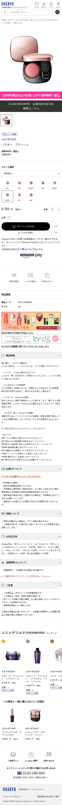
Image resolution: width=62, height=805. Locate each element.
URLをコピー (47, 281)
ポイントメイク (37, 20)
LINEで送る (14, 281)
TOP (3, 20)
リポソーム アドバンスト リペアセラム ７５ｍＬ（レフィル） (36, 679)
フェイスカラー (52, 20)
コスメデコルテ (22, 20)
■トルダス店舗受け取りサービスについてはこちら (25, 346)
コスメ (10, 20)
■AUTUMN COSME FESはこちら (17, 333)
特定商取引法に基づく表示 (48, 797)
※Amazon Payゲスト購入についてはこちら (22, 249)
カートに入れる (25, 226)
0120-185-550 (34, 773)
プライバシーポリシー (12, 797)
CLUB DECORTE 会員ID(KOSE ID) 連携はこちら (31, 106)
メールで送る (30, 281)
